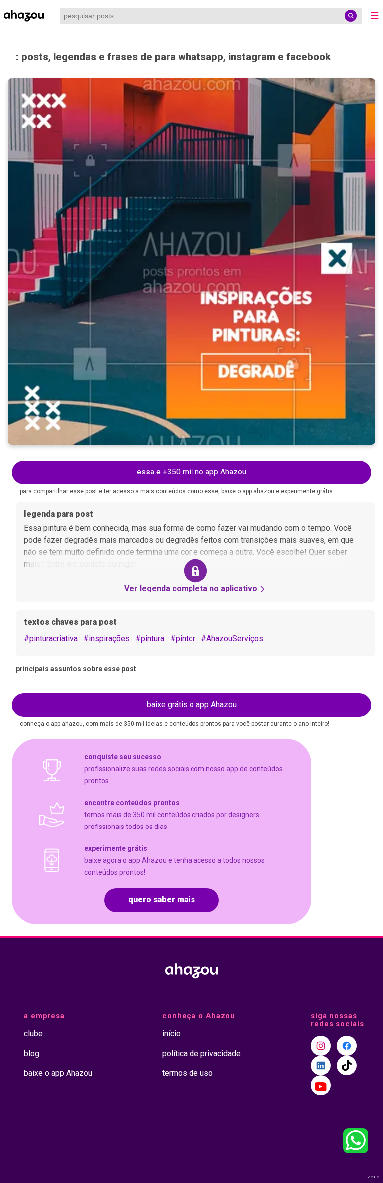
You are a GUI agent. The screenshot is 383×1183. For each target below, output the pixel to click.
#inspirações (106, 638)
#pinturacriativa (51, 638)
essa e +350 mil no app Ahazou (191, 471)
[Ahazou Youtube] (321, 1085)
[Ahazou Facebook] (347, 1046)
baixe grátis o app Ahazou (192, 704)
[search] (351, 16)
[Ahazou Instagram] (321, 1046)
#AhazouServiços (232, 638)
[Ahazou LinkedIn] (321, 1065)
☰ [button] (374, 16)
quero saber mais (161, 899)
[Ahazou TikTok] (347, 1065)
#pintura (149, 638)
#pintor (182, 638)
